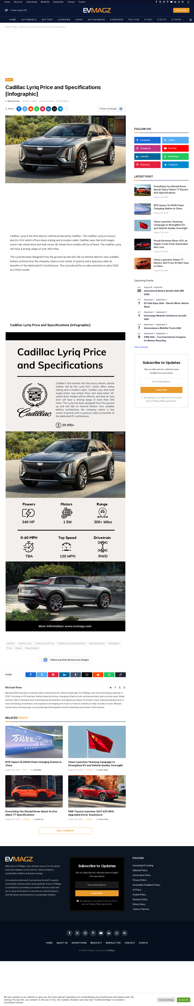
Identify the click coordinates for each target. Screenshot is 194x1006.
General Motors (97, 643)
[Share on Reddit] (30, 108)
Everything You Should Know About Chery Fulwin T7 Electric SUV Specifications (171, 189)
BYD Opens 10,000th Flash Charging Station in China (33, 763)
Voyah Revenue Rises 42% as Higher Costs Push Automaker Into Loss (171, 244)
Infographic (113, 643)
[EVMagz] (97, 10)
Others (176, 19)
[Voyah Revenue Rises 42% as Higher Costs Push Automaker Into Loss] (142, 244)
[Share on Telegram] (60, 108)
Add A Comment (65, 831)
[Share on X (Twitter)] (24, 108)
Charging (64, 19)
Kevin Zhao (103, 770)
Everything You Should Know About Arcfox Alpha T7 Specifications (31, 813)
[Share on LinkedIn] (48, 108)
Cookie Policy (139, 894)
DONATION (181, 10)
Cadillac (11, 643)
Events (82, 2)
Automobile (29, 19)
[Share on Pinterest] (42, 108)
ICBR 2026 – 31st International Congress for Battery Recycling (165, 338)
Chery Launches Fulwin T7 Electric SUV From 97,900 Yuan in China (171, 263)
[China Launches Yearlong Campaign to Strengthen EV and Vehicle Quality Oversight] (97, 742)
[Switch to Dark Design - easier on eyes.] (188, 2)
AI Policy (137, 890)
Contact (71, 2)
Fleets (161, 19)
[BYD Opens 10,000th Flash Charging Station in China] (34, 742)
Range (19, 648)
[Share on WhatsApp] (36, 108)
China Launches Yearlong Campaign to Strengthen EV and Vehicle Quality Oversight (95, 763)
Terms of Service (141, 909)
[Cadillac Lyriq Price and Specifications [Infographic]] (65, 182)
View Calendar (141, 346)
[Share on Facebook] (19, 108)
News (14, 27)
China (79, 19)
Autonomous (96, 19)
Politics (133, 19)
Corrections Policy (142, 875)
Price (9, 648)
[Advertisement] (96, 55)
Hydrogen (116, 19)
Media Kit (45, 2)
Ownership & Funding (143, 865)
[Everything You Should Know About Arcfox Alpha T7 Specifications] (34, 791)
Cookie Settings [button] (166, 1000)
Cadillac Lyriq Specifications (71, 643)
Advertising (31, 2)
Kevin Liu (39, 819)
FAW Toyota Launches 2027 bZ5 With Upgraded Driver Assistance (91, 813)
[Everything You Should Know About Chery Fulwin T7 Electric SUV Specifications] (142, 190)
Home (7, 2)
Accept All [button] (183, 1000)
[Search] (190, 20)
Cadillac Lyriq (25, 643)
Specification (31, 648)
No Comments (48, 101)
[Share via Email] (54, 108)
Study (148, 19)
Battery (47, 19)
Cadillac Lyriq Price (44, 643)
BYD (25, 770)
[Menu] (6, 10)
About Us (18, 2)
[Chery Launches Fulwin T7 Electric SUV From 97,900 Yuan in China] (142, 263)
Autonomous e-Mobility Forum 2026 (162, 327)
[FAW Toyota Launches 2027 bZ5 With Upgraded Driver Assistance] (97, 791)
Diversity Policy (140, 899)
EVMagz (111, 950)
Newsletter (58, 2)
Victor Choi (103, 819)
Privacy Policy (159, 401)
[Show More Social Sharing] (66, 108)
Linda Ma (37, 770)
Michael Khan (14, 101)
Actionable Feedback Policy (146, 885)
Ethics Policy (139, 904)
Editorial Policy (140, 870)
